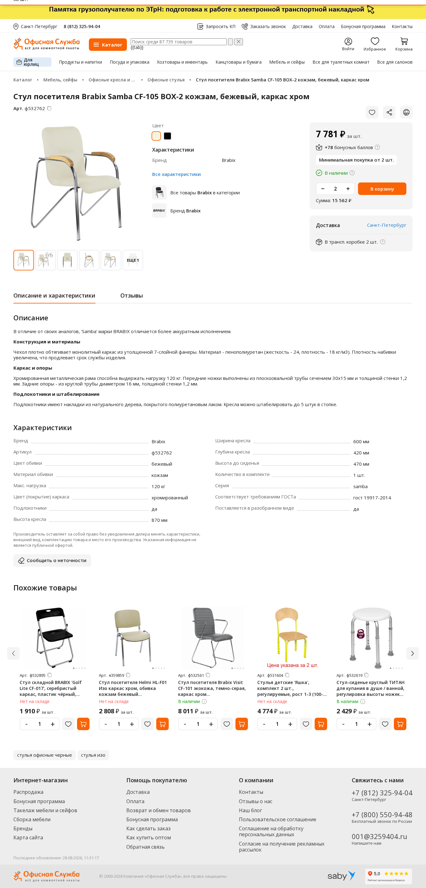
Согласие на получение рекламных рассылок (281, 846)
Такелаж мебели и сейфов (45, 810)
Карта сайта (28, 837)
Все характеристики (176, 174)
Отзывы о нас (255, 801)
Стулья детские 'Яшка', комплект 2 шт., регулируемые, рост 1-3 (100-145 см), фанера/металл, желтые (290, 694)
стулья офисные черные (44, 755)
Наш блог (250, 810)
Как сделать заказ (148, 828)
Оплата (327, 26)
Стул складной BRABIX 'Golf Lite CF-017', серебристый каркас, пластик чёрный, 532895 (51, 691)
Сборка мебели (32, 819)
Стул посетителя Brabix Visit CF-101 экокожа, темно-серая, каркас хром (212, 688)
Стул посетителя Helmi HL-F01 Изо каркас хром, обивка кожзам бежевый (133, 688)
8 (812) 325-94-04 (82, 26)
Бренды (22, 828)
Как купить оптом (148, 837)
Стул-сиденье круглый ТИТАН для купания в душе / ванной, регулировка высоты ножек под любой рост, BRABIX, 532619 (370, 694)
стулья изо (93, 755)
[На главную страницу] (46, 48)
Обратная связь (145, 846)
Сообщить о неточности (56, 560)
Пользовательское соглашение (277, 819)
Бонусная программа (363, 26)
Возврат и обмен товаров (158, 810)
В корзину (382, 189)
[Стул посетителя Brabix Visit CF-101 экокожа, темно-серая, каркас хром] (213, 638)
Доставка (302, 26)
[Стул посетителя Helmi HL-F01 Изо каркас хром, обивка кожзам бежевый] (134, 638)
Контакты (402, 26)
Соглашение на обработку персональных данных (271, 831)
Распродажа (28, 792)
